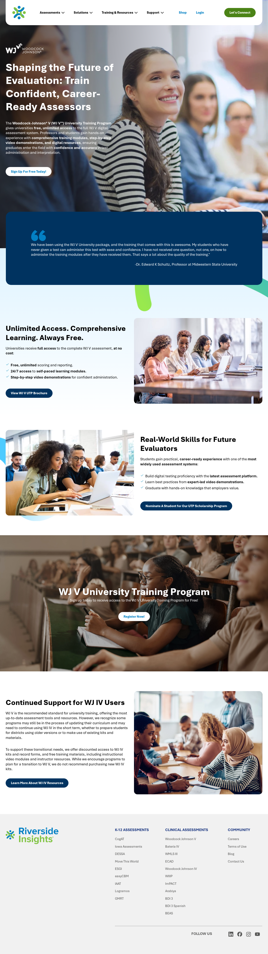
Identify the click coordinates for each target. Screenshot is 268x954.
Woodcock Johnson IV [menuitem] (181, 869)
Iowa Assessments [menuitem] (128, 846)
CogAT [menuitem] (119, 839)
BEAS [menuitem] (169, 913)
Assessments (50, 12)
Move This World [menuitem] (127, 861)
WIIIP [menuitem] (169, 876)
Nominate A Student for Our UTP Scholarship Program (186, 506)
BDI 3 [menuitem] (169, 899)
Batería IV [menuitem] (172, 846)
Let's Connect (239, 12)
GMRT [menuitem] (119, 899)
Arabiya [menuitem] (170, 891)
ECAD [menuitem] (169, 861)
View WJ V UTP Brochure (29, 393)
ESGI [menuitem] (118, 869)
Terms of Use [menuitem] (237, 846)
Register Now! (134, 617)
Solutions (81, 12)
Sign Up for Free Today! (28, 172)
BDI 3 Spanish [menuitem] (175, 906)
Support (153, 12)
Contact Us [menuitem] (236, 861)
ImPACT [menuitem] (171, 884)
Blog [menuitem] (231, 854)
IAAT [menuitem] (118, 884)
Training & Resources (117, 12)
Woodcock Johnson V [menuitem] (180, 839)
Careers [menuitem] (233, 839)
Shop (183, 12)
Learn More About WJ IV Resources (37, 783)
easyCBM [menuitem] (122, 876)
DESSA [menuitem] (120, 854)
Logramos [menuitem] (122, 891)
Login (200, 12)
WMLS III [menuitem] (171, 854)
